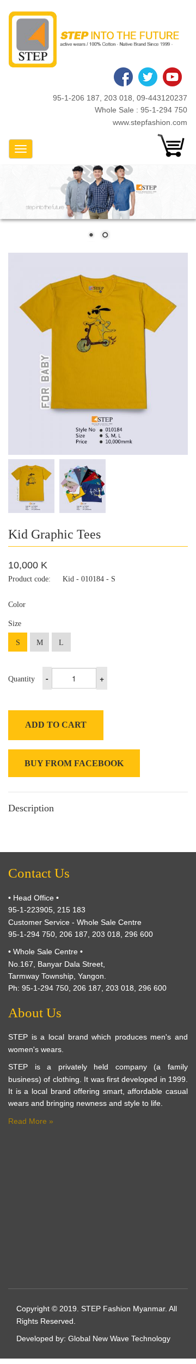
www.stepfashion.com (150, 122)
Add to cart (56, 724)
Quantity (21, 679)
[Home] (94, 39)
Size (14, 624)
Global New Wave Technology (119, 1338)
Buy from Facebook (74, 763)
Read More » (30, 1121)
